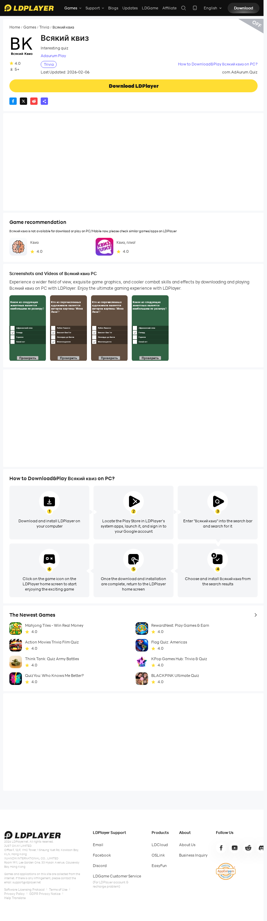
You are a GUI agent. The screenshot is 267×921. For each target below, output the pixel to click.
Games (29, 27)
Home (14, 27)
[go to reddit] (248, 848)
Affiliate (169, 8)
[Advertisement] (133, 162)
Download (243, 8)
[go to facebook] (221, 848)
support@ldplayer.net (27, 882)
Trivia (44, 27)
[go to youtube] (234, 848)
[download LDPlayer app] (194, 7)
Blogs (113, 8)
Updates (130, 8)
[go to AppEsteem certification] (226, 871)
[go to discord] (262, 848)
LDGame (150, 8)
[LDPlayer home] (29, 7)
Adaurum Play (53, 56)
